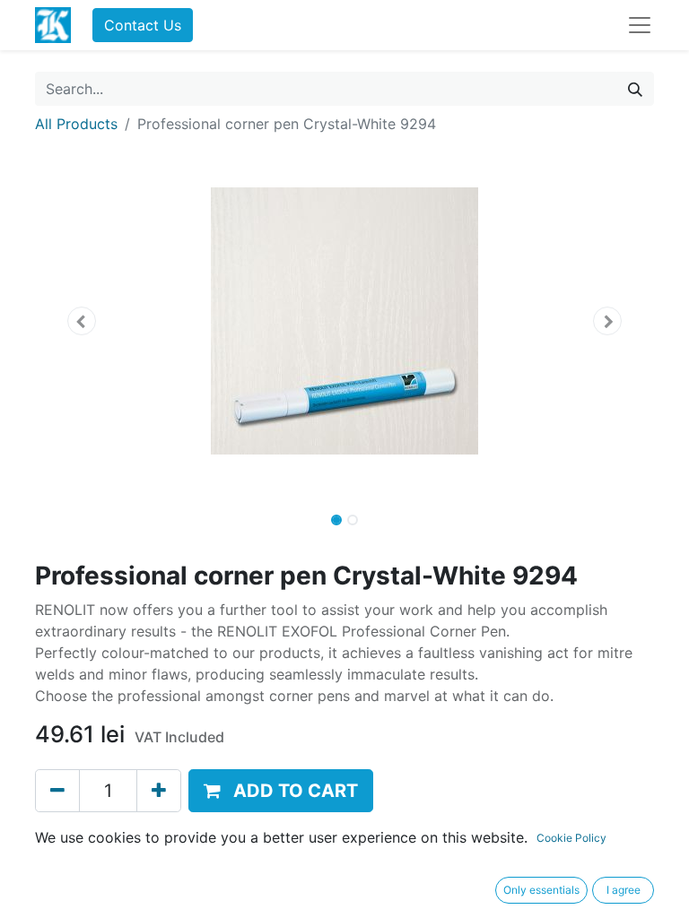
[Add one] (158, 790)
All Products (76, 124)
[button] (81, 320)
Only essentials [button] (541, 889)
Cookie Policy (571, 837)
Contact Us (142, 25)
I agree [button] (623, 889)
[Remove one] (57, 790)
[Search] (635, 89)
